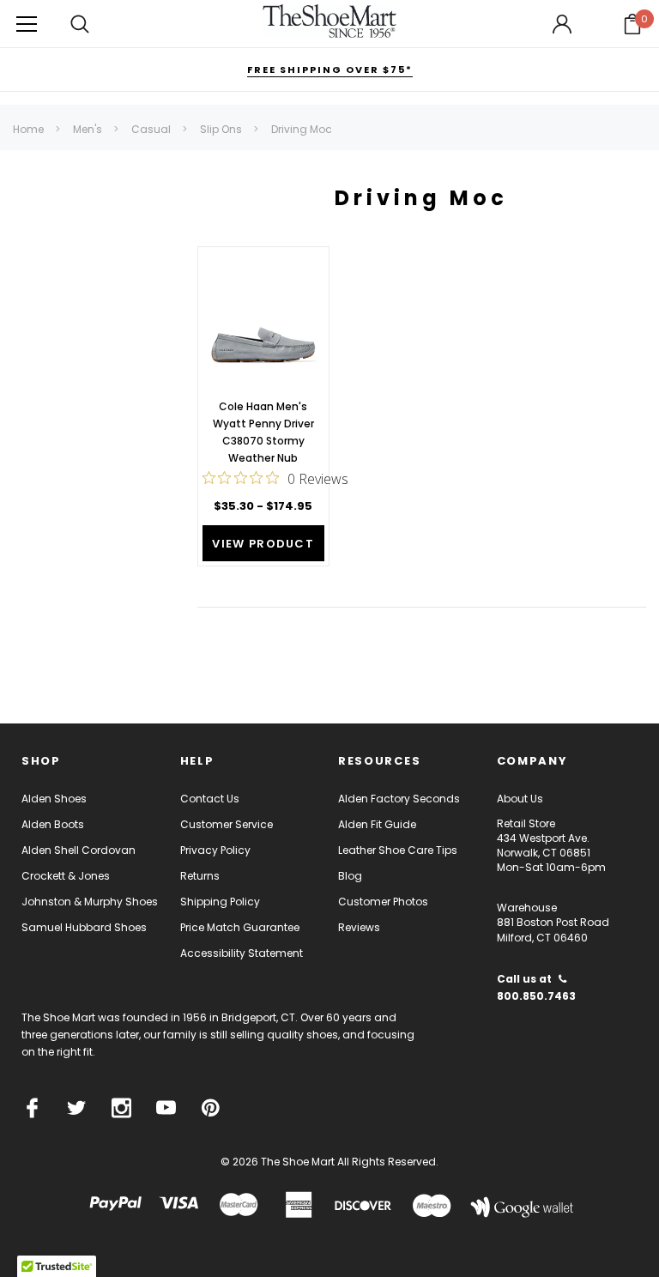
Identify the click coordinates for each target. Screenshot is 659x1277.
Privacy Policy (215, 850)
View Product (263, 544)
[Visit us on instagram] (121, 1108)
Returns (200, 875)
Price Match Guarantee (239, 927)
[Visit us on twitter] (77, 1108)
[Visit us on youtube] (166, 1108)
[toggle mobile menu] (26, 23)
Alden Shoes (54, 798)
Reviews (359, 927)
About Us (520, 798)
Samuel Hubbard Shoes (84, 927)
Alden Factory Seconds (399, 798)
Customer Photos (383, 901)
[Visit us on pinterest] (210, 1108)
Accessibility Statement (241, 953)
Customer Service (226, 824)
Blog (350, 875)
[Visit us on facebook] (32, 1108)
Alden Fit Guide (377, 824)
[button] (632, 24)
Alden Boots (52, 824)
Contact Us (209, 798)
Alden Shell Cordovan (78, 850)
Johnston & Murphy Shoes (89, 901)
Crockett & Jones (65, 875)
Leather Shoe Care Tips (397, 850)
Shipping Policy (220, 901)
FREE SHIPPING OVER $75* (330, 69)
